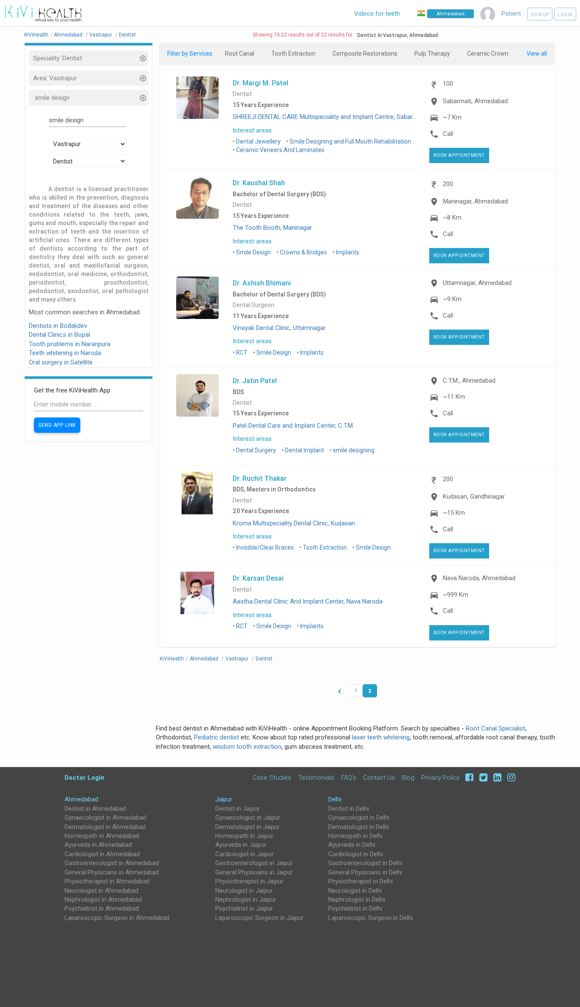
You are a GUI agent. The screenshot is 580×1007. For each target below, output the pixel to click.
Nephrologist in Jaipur (245, 899)
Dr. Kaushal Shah (259, 182)
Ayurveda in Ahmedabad (98, 845)
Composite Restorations (364, 53)
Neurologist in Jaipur (244, 890)
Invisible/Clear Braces (265, 547)
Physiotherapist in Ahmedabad (107, 881)
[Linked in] (496, 777)
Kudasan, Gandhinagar (474, 496)
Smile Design (253, 252)
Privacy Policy (440, 777)
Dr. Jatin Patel (255, 380)
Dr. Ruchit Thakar (260, 478)
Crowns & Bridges (303, 252)
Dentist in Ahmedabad (95, 808)
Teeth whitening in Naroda (65, 353)
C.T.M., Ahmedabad (469, 380)
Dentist (242, 94)
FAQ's (348, 777)
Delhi (334, 799)
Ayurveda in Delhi (351, 845)
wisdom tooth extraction (247, 746)
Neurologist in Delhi (355, 890)
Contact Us (379, 777)
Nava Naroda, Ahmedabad (479, 578)
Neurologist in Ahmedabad (101, 890)
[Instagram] (509, 777)
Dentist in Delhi (348, 808)
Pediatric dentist (216, 737)
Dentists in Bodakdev (58, 326)
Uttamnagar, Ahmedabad (477, 283)
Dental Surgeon (253, 305)
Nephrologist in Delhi (356, 899)
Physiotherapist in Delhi (360, 881)
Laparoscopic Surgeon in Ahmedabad (117, 918)
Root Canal (239, 53)
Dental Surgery (256, 450)
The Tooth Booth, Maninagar (272, 227)
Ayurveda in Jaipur (240, 845)
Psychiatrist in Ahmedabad (102, 908)
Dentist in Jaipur (237, 808)
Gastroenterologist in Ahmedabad (112, 863)
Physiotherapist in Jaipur (249, 881)
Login (565, 14)
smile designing (353, 450)
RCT (242, 352)
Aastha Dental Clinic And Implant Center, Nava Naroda (308, 601)
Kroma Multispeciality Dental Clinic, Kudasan (294, 523)
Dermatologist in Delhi (358, 827)
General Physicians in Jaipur (254, 872)
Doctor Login (84, 777)
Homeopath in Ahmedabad (102, 836)
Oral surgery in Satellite (61, 362)
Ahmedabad (81, 799)
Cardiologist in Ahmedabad (102, 854)
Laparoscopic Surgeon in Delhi (370, 918)
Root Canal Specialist (495, 728)
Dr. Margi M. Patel (260, 83)
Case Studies (272, 777)
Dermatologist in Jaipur (247, 827)
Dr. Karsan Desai (258, 578)
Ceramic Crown (487, 53)
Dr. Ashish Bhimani (262, 283)
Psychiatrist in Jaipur (244, 908)
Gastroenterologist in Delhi (365, 863)
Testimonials (316, 777)
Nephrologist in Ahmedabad (103, 899)
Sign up (540, 14)
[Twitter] (482, 777)
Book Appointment (459, 155)
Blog (408, 777)
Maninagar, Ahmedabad (475, 201)
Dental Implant (304, 450)
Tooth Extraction (293, 53)
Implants (347, 252)
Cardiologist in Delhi (355, 854)
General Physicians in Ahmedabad (112, 872)
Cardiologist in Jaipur (244, 854)
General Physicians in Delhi (365, 872)
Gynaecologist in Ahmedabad (105, 817)
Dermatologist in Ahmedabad (105, 827)
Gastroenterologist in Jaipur (254, 863)
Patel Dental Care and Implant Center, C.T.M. (293, 425)
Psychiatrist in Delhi (355, 908)
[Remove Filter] (142, 59)
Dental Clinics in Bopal (59, 334)
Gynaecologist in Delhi (358, 817)
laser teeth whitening (381, 737)
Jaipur (223, 799)
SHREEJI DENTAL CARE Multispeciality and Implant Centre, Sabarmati (329, 117)
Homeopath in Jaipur (244, 836)
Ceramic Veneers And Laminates (280, 150)
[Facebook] (468, 777)
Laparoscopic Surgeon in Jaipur (259, 918)
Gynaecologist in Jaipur (247, 817)
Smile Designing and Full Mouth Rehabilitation (350, 141)
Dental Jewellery (258, 141)
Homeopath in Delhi (355, 836)
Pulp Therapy (432, 53)
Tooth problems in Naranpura (69, 344)
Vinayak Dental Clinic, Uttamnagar (279, 328)
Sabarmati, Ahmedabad (475, 101)
